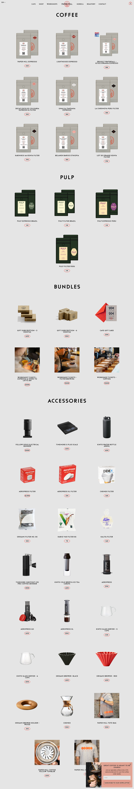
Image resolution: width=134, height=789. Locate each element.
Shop (41, 4)
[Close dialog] (130, 764)
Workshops (52, 4)
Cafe (33, 4)
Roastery (91, 4)
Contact (102, 4)
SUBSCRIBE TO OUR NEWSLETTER (116, 783)
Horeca (80, 4)
